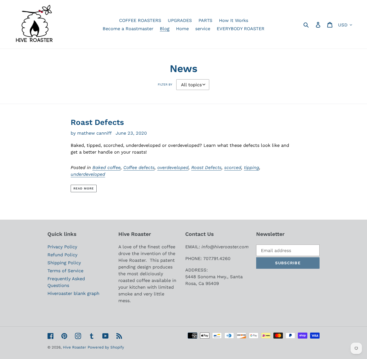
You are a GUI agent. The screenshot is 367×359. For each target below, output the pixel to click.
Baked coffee (106, 167)
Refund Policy (62, 254)
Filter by (165, 84)
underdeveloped (88, 174)
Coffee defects (139, 167)
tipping (251, 167)
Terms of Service (65, 270)
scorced (232, 167)
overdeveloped (172, 167)
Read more (83, 188)
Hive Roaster (74, 347)
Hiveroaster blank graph (73, 293)
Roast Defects (97, 122)
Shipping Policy (64, 262)
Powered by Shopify (106, 347)
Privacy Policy (62, 246)
